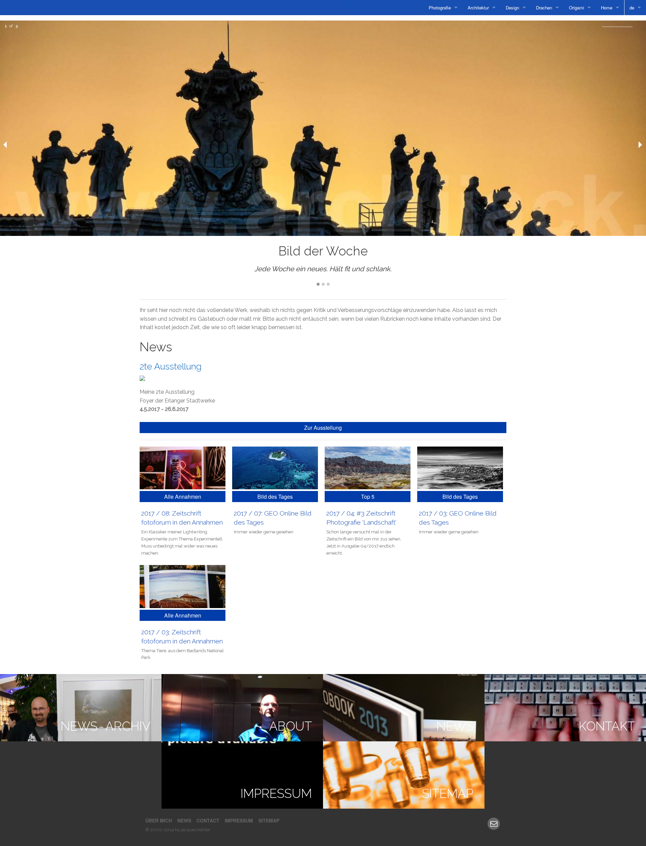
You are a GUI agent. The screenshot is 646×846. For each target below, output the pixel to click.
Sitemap (268, 820)
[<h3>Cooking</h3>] (182, 467)
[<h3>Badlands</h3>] (367, 467)
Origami (576, 7)
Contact (207, 820)
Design (512, 7)
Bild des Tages (275, 496)
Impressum (239, 820)
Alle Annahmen (182, 496)
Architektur (478, 7)
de (632, 7)
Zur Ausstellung (323, 427)
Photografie (440, 7)
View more (81, 707)
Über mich (158, 820)
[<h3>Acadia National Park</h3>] (275, 467)
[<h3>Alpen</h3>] (460, 467)
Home (606, 7)
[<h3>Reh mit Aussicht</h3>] (182, 586)
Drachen (544, 7)
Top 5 (367, 496)
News (184, 820)
